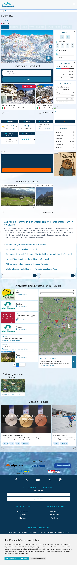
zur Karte (5, 20)
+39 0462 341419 (48, 366)
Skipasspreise (40, 27)
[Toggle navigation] (74, 4)
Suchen (27, 79)
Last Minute (54, 511)
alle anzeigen (47, 112)
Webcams (24, 27)
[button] (40, 112)
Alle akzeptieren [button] (11, 558)
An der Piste (55, 515)
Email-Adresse (39, 491)
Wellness (54, 518)
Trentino (7, 11)
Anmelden (39, 499)
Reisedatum (10, 71)
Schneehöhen (22, 511)
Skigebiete (22, 515)
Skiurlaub (49, 27)
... (1, 11)
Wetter (31, 27)
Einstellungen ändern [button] (38, 558)
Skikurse (57, 27)
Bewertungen (67, 27)
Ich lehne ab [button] (23, 558)
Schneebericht (14, 27)
